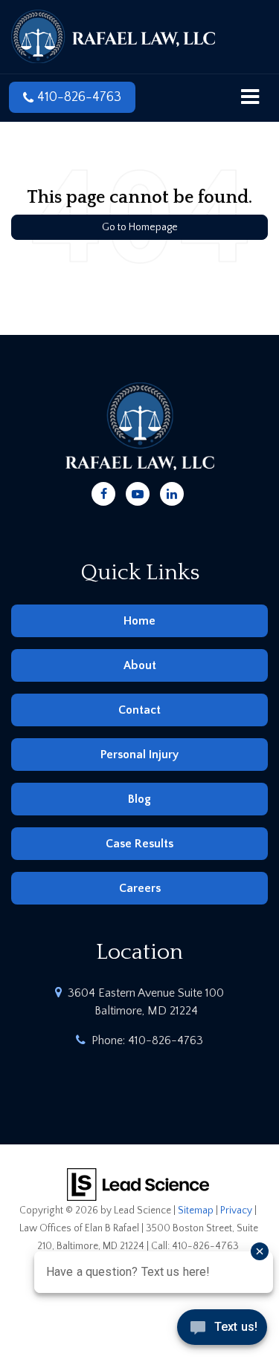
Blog (139, 799)
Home (139, 621)
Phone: (147, 1040)
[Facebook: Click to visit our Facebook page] (103, 491)
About (140, 665)
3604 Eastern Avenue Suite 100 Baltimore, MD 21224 (146, 1001)
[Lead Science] (138, 1183)
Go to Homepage (140, 227)
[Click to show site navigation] (250, 98)
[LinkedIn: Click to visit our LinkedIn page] (171, 491)
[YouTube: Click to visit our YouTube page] (137, 491)
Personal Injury (139, 754)
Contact (139, 710)
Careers (140, 888)
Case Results (139, 843)
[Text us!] (222, 1331)
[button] (72, 97)
